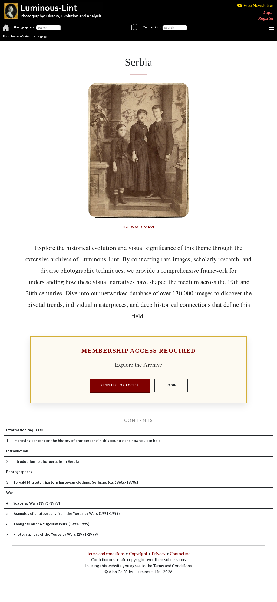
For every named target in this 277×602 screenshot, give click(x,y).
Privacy (159, 553)
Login (268, 12)
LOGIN (171, 385)
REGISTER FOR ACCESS (119, 385)
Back (6, 36)
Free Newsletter (258, 5)
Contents (27, 36)
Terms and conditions (106, 553)
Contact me (180, 553)
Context (147, 227)
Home (15, 36)
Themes (42, 36)
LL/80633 (130, 227)
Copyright (138, 553)
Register (265, 18)
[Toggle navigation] (271, 27)
